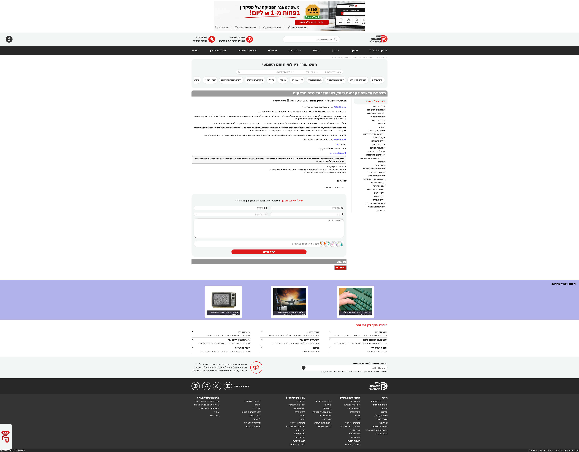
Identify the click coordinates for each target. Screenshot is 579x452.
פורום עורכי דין (218, 50)
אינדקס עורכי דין (379, 50)
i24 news (214, 415)
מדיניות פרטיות (380, 426)
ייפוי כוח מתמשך (335, 80)
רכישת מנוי (201, 37)
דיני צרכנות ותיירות (231, 80)
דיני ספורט (378, 199)
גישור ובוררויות (376, 172)
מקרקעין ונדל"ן (255, 80)
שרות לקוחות (381, 415)
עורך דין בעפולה (293, 335)
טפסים (316, 50)
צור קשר (384, 422)
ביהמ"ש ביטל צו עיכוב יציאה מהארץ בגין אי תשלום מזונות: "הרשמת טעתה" (291, 313)
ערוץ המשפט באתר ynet (207, 401)
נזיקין (337, 144)
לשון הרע (379, 193)
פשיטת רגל (378, 186)
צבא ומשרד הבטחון (374, 179)
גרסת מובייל (381, 433)
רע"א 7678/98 (340, 107)
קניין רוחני (210, 80)
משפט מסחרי (314, 80)
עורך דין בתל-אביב (378, 335)
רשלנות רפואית (376, 151)
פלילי (271, 80)
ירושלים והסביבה (309, 340)
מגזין (354, 57)
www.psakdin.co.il (338, 153)
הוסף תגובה (340, 267)
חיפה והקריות (242, 348)
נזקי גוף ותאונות (340, 57)
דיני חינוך (378, 196)
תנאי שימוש (382, 419)
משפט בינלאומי (376, 175)
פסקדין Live (295, 50)
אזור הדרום (244, 332)
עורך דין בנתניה (242, 343)
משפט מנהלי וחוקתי (373, 168)
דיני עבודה (297, 80)
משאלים (272, 50)
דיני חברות (378, 144)
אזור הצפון (313, 332)
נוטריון (380, 210)
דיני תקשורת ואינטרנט (372, 158)
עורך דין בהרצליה (224, 343)
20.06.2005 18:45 (299, 100)
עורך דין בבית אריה (378, 351)
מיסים (381, 161)
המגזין (335, 50)
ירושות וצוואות (376, 206)
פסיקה (354, 50)
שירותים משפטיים (247, 50)
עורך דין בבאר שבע (240, 335)
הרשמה (233, 37)
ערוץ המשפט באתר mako (206, 404)
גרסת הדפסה (281, 100)
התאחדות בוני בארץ (209, 408)
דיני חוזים (377, 80)
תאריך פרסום (316, 100)
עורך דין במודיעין (290, 343)
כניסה (242, 37)
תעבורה (379, 165)
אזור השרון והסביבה (239, 340)
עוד (194, 50)
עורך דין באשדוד (363, 343)
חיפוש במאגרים (380, 404)
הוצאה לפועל (377, 148)
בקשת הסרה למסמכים (377, 430)
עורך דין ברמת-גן (358, 335)
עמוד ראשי (367, 57)
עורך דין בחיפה (311, 335)
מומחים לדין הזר (358, 80)
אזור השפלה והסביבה (375, 340)
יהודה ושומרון (379, 348)
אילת (316, 348)
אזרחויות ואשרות (375, 203)
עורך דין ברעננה (206, 343)
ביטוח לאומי (377, 182)
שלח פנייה (269, 252)
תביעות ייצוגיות (375, 189)
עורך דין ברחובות (344, 343)
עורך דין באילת (311, 351)
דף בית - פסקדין (379, 401)
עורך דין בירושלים (310, 343)
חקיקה (384, 412)
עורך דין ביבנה (380, 343)
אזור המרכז (381, 332)
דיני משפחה (377, 141)
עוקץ (216, 412)
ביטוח (283, 80)
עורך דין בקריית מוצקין (222, 351)
